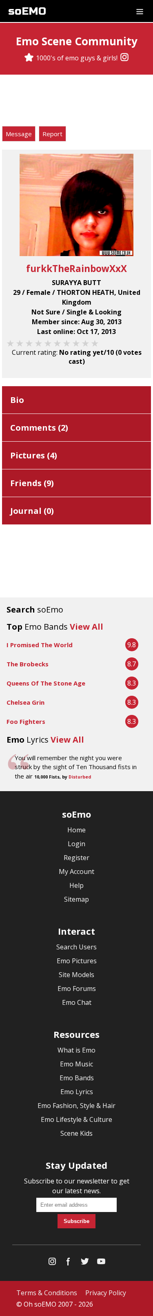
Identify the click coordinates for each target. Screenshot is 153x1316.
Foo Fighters (26, 721)
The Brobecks (28, 664)
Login (76, 843)
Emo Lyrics (76, 1091)
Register (76, 857)
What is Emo (76, 1050)
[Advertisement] (77, 101)
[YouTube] (101, 1263)
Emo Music (76, 1063)
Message (19, 134)
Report (52, 134)
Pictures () (33, 455)
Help (76, 885)
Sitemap (76, 899)
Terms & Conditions (46, 1292)
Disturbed (80, 777)
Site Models (76, 974)
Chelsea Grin (25, 702)
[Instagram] (124, 57)
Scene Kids (76, 1133)
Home (76, 829)
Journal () (32, 510)
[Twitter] (85, 1263)
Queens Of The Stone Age (46, 683)
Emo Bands (77, 1077)
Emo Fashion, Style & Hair (76, 1105)
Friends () (32, 483)
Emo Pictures (77, 960)
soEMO (27, 11)
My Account (76, 871)
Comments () (39, 427)
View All (86, 626)
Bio (17, 399)
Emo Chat (76, 1002)
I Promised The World (40, 645)
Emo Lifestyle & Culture (76, 1119)
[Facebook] (68, 1263)
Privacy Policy (105, 1292)
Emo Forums (77, 988)
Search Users (76, 946)
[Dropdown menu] (140, 11)
